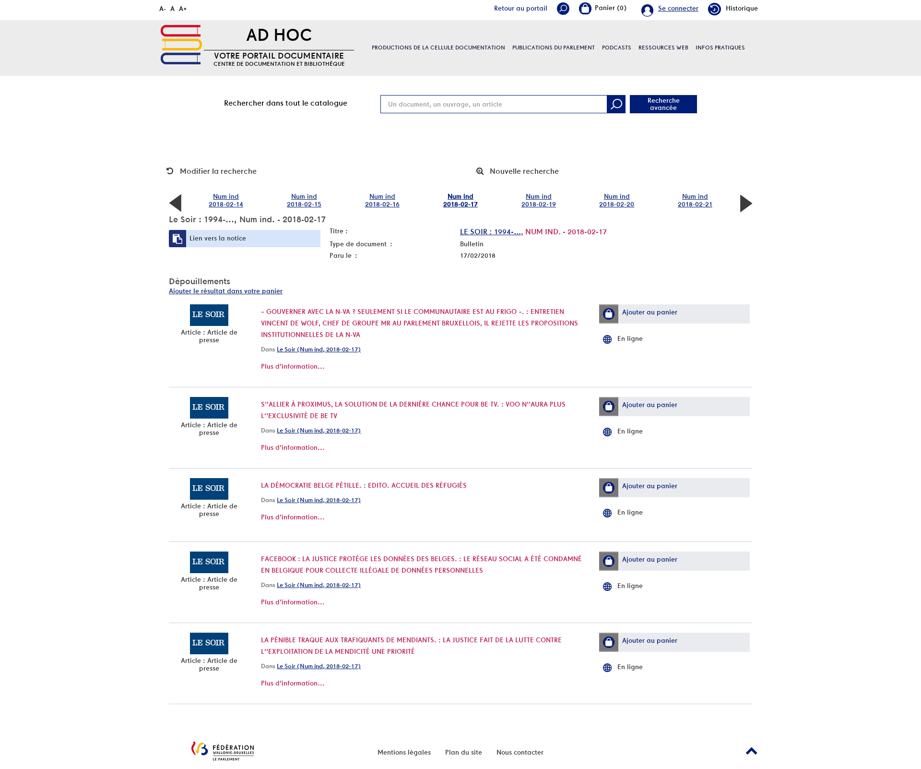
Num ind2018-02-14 (226, 200)
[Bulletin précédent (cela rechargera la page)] (175, 202)
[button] (608, 314)
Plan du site (463, 752)
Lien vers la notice (217, 238)
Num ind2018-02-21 (695, 200)
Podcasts (616, 47)
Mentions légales (404, 752)
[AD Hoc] (181, 44)
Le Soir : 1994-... (490, 231)
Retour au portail (520, 8)
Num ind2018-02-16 (382, 200)
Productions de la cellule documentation (438, 47)
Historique (742, 8)
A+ (183, 8)
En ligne (630, 338)
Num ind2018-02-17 (460, 200)
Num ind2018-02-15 (304, 200)
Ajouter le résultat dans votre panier (226, 291)
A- (162, 8)
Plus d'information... (293, 366)
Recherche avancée (664, 103)
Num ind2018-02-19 (538, 200)
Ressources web (663, 47)
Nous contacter (519, 752)
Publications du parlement (553, 47)
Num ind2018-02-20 (616, 200)
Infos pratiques (720, 47)
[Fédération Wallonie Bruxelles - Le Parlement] (223, 751)
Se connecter (678, 8)
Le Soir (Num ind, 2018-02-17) (319, 349)
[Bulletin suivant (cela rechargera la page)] (746, 202)
